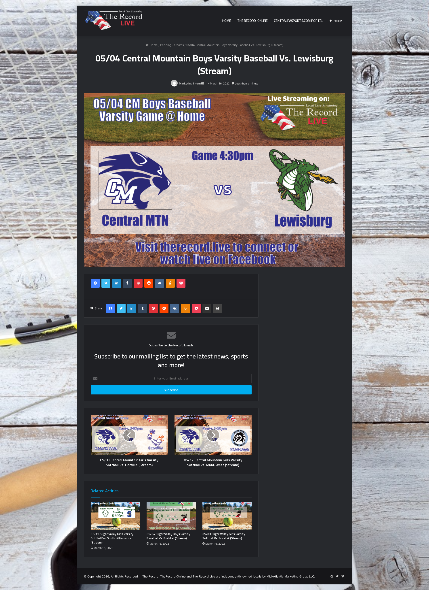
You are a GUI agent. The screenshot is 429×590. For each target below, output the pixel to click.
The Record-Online (252, 20)
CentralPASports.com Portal (298, 20)
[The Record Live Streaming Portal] (113, 21)
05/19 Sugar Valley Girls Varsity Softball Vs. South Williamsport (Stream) (112, 538)
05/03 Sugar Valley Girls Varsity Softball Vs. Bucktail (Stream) (223, 536)
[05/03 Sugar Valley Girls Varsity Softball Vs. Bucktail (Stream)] (227, 516)
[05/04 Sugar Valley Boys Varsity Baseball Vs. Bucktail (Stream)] (171, 516)
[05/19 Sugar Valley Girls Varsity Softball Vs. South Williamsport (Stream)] (115, 516)
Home (226, 20)
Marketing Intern (190, 83)
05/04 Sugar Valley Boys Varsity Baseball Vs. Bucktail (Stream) (168, 536)
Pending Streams (172, 45)
